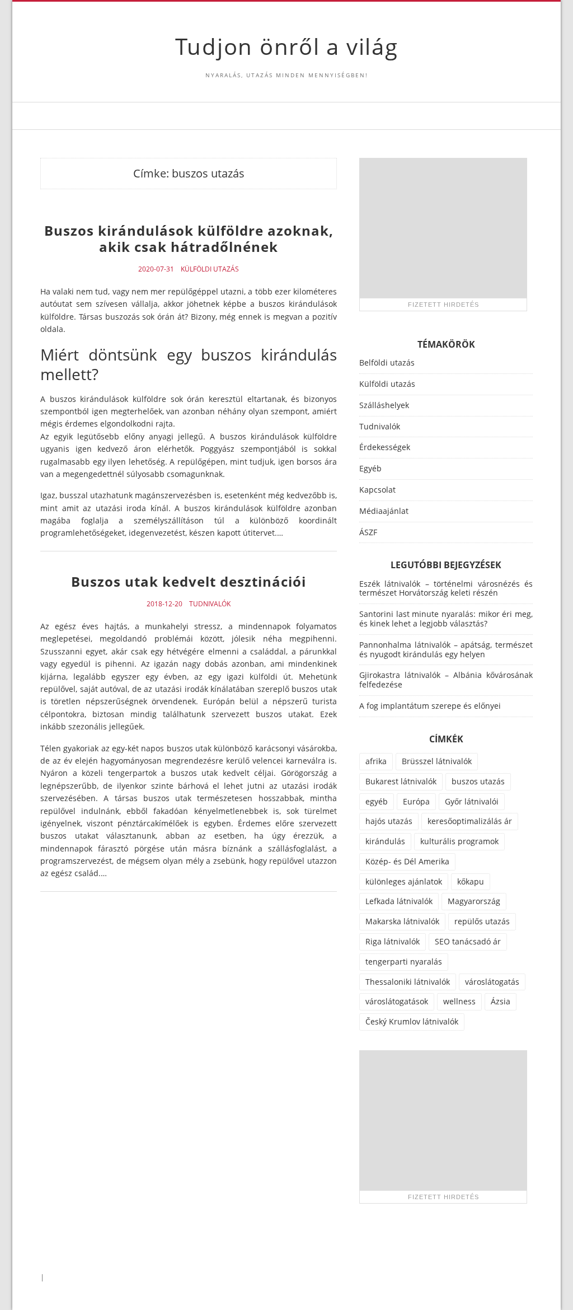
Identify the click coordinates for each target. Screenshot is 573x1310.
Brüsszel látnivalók (437, 761)
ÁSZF (368, 532)
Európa (416, 801)
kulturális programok (459, 841)
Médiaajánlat (383, 511)
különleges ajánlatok (403, 881)
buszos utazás (478, 781)
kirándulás (385, 841)
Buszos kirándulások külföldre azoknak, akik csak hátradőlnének (189, 238)
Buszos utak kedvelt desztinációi (188, 581)
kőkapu (470, 881)
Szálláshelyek (384, 405)
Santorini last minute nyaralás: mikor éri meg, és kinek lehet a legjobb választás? (446, 619)
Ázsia (500, 1001)
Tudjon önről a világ (286, 46)
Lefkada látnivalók (399, 901)
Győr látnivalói (472, 801)
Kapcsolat (377, 489)
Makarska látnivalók (402, 921)
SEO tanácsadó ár (468, 941)
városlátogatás (492, 981)
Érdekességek (384, 447)
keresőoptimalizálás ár (470, 821)
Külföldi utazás (210, 269)
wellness (459, 1001)
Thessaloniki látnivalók (407, 981)
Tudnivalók (210, 604)
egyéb (376, 801)
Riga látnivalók (392, 941)
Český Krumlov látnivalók (411, 1021)
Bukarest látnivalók (400, 781)
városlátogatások (396, 1001)
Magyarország (474, 901)
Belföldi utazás (387, 362)
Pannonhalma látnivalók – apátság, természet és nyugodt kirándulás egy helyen (446, 649)
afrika (376, 761)
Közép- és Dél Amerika (407, 861)
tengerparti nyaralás (403, 961)
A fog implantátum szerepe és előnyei (430, 705)
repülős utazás (482, 921)
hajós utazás (388, 821)
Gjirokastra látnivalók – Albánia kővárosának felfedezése (446, 680)
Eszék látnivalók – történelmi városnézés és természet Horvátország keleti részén (446, 588)
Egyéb (370, 468)
